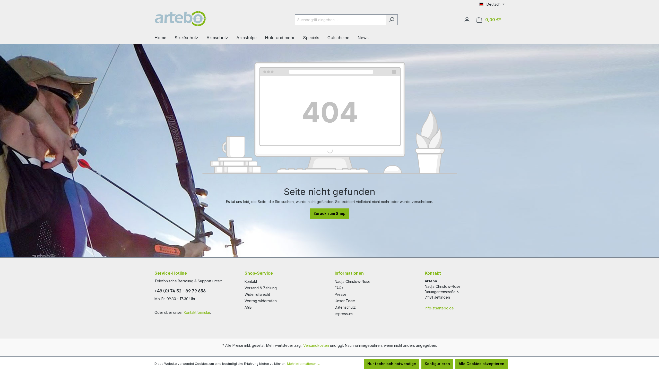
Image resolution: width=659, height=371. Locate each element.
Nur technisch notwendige (391, 363)
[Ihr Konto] (467, 19)
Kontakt (251, 281)
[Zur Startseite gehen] (193, 18)
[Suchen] (392, 19)
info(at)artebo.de (439, 308)
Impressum (344, 313)
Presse (340, 294)
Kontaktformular (197, 312)
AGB (248, 307)
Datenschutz (345, 307)
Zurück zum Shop (329, 213)
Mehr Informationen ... (303, 364)
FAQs (339, 288)
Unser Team (345, 301)
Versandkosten (316, 345)
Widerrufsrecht (257, 294)
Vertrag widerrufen (261, 301)
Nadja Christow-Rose (352, 281)
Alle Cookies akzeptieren (481, 363)
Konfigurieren (437, 363)
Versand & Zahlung (261, 288)
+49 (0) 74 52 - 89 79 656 (180, 290)
